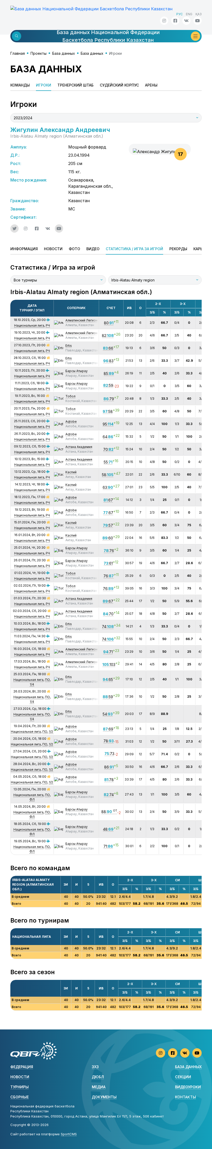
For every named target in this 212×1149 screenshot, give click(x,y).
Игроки (43, 85)
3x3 (95, 1067)
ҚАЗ (198, 14)
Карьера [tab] (201, 249)
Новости (19, 1077)
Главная (17, 53)
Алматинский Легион (81, 320)
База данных (63, 53)
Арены (151, 85)
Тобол (70, 396)
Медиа (98, 1087)
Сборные (19, 1097)
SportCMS (69, 1134)
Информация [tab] (24, 249)
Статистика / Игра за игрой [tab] (134, 249)
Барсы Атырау (76, 371)
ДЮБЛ (98, 1077)
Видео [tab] (93, 249)
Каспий (71, 472)
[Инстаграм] (164, 21)
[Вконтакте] (186, 21)
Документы (104, 1097)
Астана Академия (78, 447)
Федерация (21, 1067)
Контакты (185, 1097)
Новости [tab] (53, 249)
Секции (183, 1077)
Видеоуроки (188, 1087)
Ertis (68, 346)
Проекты (39, 53)
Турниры (19, 1087)
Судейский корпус (119, 85)
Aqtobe (71, 421)
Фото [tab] (74, 249)
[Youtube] (197, 21)
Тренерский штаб (75, 85)
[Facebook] (175, 21)
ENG (189, 14)
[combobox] (106, 117)
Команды (20, 85)
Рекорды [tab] (178, 249)
